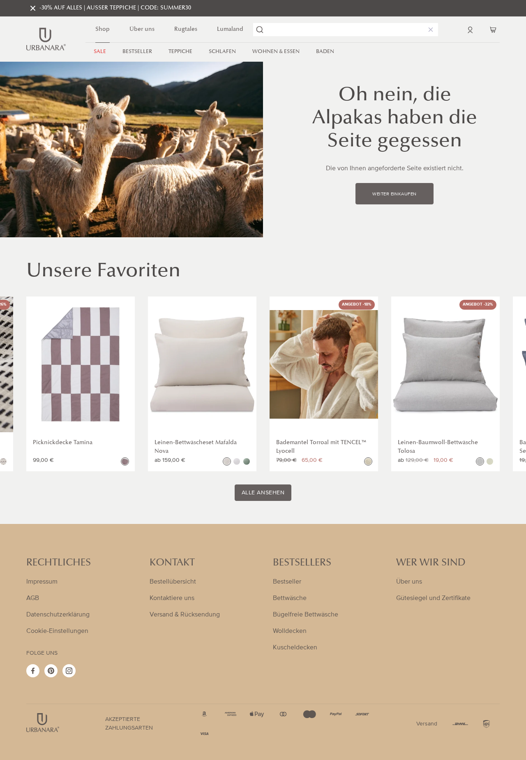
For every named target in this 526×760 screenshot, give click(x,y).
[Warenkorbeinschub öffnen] (493, 29)
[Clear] (429, 30)
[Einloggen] (470, 29)
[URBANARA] (46, 39)
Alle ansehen (263, 492)
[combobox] (345, 29)
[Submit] (259, 29)
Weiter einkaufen (394, 194)
